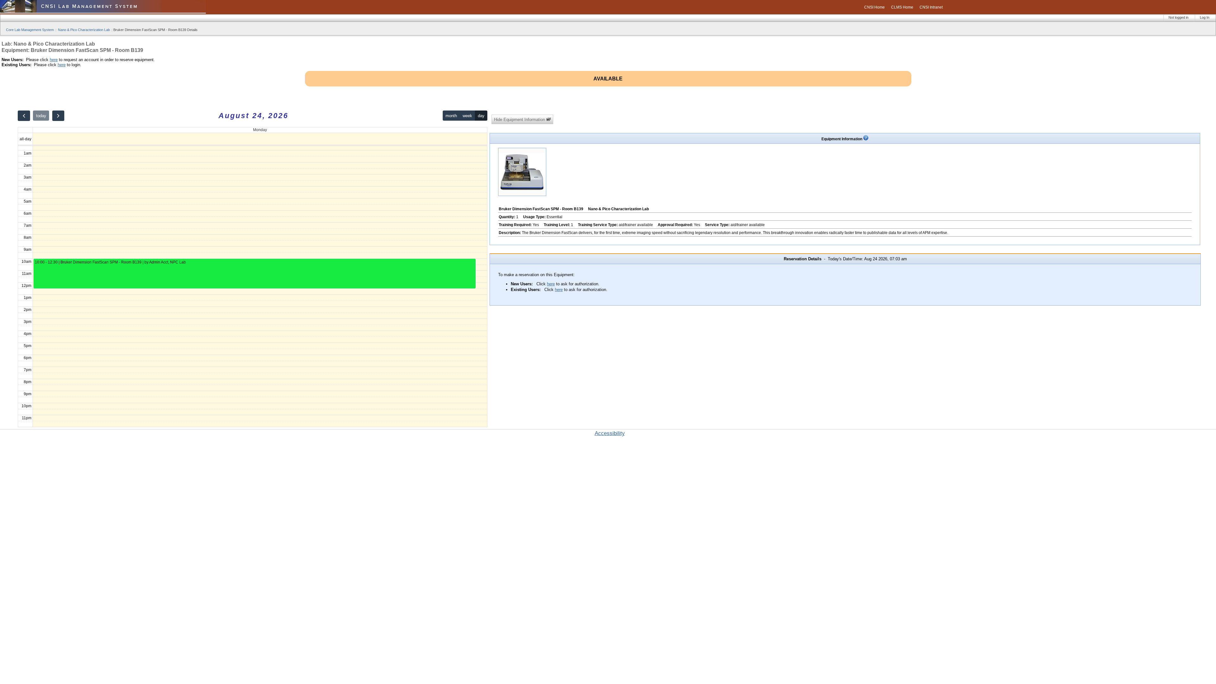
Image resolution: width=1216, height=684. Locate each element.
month (451, 115)
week (467, 115)
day (481, 115)
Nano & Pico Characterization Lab (84, 30)
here (54, 59)
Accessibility (610, 433)
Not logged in (1178, 17)
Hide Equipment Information (520, 119)
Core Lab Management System (30, 30)
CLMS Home (902, 7)
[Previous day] (24, 116)
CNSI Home (874, 7)
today (41, 115)
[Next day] (58, 116)
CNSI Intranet (931, 7)
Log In (1204, 17)
